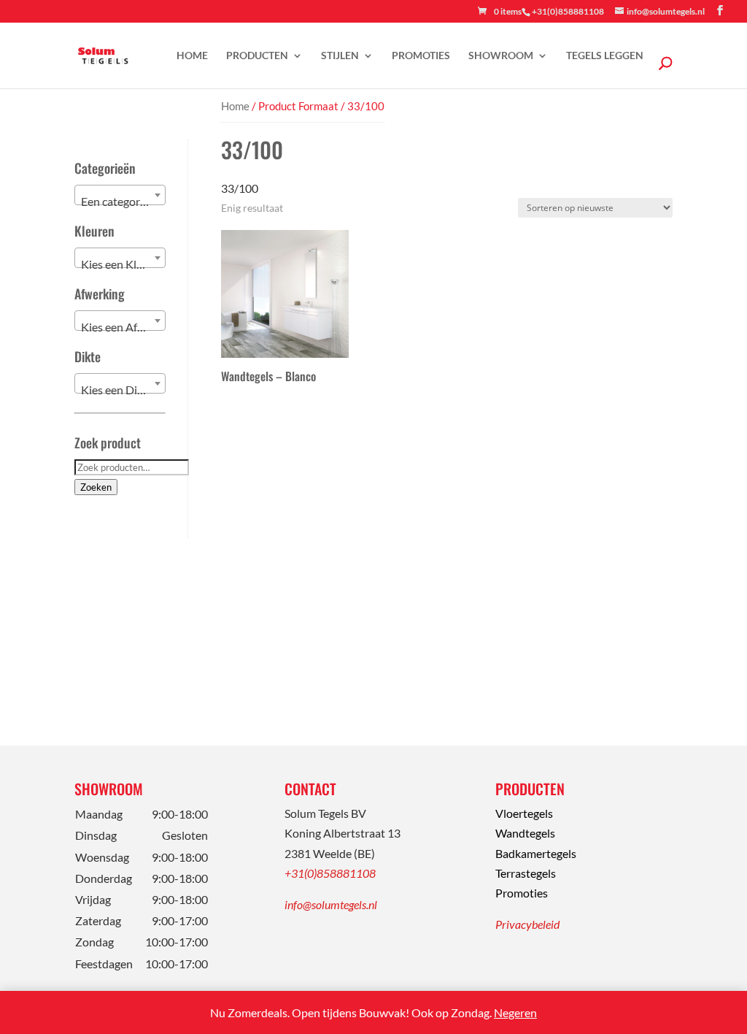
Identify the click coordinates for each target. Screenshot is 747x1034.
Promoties (421, 55)
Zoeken (96, 487)
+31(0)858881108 (330, 873)
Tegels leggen (604, 55)
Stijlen (340, 55)
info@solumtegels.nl (331, 904)
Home (192, 55)
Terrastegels (525, 873)
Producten (257, 55)
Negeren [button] (515, 1012)
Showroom (500, 55)
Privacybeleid (527, 924)
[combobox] (120, 195)
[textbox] (120, 201)
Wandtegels (525, 833)
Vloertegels (524, 813)
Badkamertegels (535, 853)
